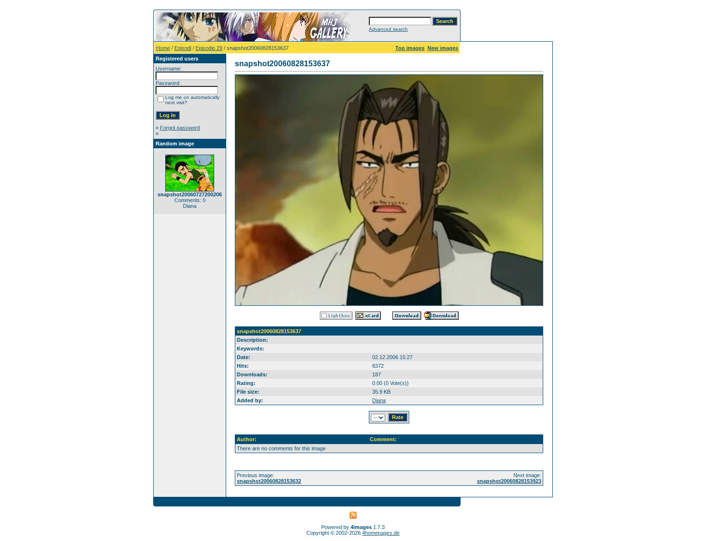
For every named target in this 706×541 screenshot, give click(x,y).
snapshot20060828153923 (509, 481)
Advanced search (388, 29)
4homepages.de (381, 533)
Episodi (182, 48)
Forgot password (180, 128)
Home (163, 48)
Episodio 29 (208, 48)
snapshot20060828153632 (269, 481)
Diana (379, 400)
